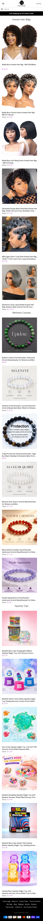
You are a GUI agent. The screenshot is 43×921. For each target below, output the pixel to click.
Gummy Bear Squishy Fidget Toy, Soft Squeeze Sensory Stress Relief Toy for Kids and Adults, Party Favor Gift (19, 892)
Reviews (33, 904)
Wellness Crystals (21, 312)
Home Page (6, 901)
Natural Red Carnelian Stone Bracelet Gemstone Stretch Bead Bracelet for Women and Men (19, 551)
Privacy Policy (23, 901)
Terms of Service (34, 901)
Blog (15, 904)
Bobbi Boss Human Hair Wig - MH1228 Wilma (19, 64)
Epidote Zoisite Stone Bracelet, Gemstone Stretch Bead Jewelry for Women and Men (18, 359)
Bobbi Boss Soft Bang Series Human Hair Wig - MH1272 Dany (19, 161)
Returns (27, 904)
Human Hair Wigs (21, 19)
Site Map (9, 904)
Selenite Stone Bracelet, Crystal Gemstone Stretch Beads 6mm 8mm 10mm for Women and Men (19, 407)
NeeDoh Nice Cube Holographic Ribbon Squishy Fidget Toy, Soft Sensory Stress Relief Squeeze (17, 652)
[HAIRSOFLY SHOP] (21, 3)
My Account (10, 907)
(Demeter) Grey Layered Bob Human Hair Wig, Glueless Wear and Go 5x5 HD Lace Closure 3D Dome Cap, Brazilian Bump (18, 306)
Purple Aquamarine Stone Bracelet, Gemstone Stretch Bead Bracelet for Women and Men (19, 599)
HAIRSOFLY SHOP (23, 913)
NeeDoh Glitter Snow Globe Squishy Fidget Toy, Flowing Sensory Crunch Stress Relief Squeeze (18, 700)
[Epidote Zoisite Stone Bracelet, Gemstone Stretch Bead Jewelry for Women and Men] (19, 335)
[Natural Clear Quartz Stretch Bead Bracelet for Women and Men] (19, 479)
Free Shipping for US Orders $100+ (21, 13)
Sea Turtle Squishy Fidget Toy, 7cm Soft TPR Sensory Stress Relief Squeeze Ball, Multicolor (19, 748)
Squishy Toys (21, 605)
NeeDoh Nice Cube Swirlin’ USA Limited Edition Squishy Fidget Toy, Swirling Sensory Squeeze (19, 844)
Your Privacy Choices (30, 907)
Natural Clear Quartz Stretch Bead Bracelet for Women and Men (19, 503)
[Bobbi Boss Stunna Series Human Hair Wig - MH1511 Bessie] (19, 90)
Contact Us (18, 907)
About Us (15, 901)
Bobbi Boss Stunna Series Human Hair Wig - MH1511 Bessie (18, 113)
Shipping (20, 904)
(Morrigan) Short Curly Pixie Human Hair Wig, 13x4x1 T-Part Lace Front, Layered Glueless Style (19, 258)
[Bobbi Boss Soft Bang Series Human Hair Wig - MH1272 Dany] (19, 138)
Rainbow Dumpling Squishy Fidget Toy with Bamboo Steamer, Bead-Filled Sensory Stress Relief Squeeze (19, 796)
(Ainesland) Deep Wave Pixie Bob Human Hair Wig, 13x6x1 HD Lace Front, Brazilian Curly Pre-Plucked (19, 210)
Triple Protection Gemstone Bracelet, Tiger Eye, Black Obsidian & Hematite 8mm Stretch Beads (19, 455)
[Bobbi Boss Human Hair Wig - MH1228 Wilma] (19, 42)
